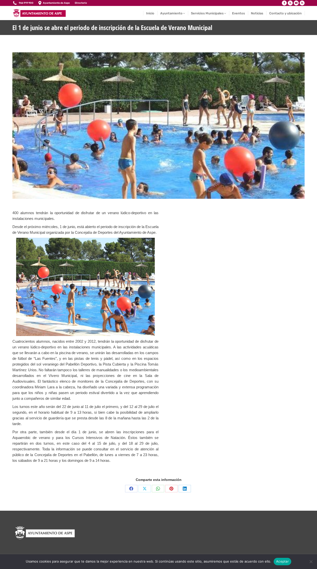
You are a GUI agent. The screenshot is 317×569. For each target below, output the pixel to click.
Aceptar (282, 561)
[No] (310, 561)
